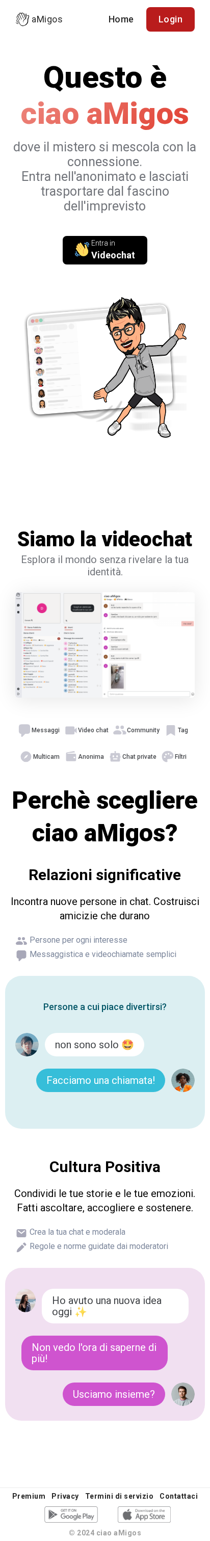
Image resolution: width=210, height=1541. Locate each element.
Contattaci (179, 1496)
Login (171, 19)
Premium (29, 1496)
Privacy (65, 1496)
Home (121, 19)
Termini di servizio (119, 1496)
